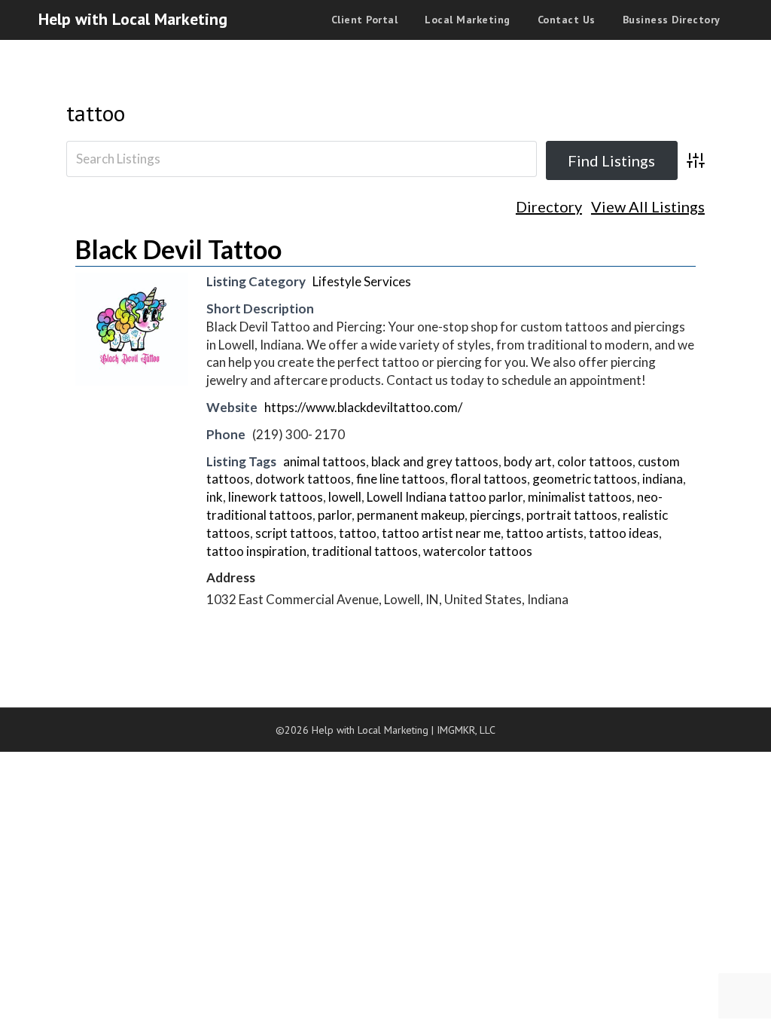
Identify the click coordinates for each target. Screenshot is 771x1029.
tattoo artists (545, 533)
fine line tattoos (400, 479)
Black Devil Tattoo (178, 249)
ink (214, 497)
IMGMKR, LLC (466, 730)
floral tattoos (488, 479)
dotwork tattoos (303, 479)
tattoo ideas (624, 533)
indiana (662, 479)
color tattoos (594, 461)
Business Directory (672, 19)
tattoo (95, 112)
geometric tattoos (584, 479)
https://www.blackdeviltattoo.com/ (363, 407)
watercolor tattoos (477, 551)
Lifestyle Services (361, 281)
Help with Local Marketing (132, 18)
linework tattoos (275, 497)
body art (528, 461)
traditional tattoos (365, 551)
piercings (495, 515)
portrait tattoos (571, 515)
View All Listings (648, 206)
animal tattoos (324, 461)
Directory (549, 206)
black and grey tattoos (434, 461)
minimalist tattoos (580, 497)
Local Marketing (467, 19)
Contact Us (567, 19)
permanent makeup (411, 515)
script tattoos (294, 533)
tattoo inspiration (256, 551)
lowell (344, 497)
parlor (335, 515)
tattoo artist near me (441, 533)
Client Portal (364, 19)
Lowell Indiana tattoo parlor (445, 497)
